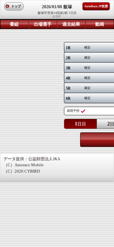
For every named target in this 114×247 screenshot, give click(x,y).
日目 (80, 123)
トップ (16, 6)
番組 (14, 24)
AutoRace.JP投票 (96, 6)
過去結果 (71, 24)
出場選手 (43, 24)
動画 (99, 24)
